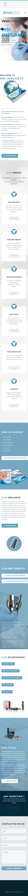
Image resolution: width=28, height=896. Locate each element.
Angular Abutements (15, 576)
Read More (10, 156)
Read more (10, 526)
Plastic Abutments (10, 671)
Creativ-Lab (20, 892)
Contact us (14, 808)
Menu (25, 13)
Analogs (7, 692)
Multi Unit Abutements (12, 678)
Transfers (7, 685)
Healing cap (8, 664)
